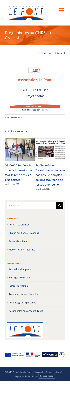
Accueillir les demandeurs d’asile (26, 310)
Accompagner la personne (22, 302)
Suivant (59, 53)
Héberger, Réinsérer (19, 277)
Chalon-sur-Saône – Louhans (24, 232)
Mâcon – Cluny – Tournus (22, 249)
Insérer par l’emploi (19, 285)
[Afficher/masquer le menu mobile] (62, 10)
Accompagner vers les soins (23, 294)
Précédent (46, 53)
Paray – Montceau (18, 241)
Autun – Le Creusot (19, 224)
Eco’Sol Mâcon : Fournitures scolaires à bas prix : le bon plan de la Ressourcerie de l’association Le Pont (50, 175)
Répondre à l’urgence (20, 269)
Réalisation (30, 376)
